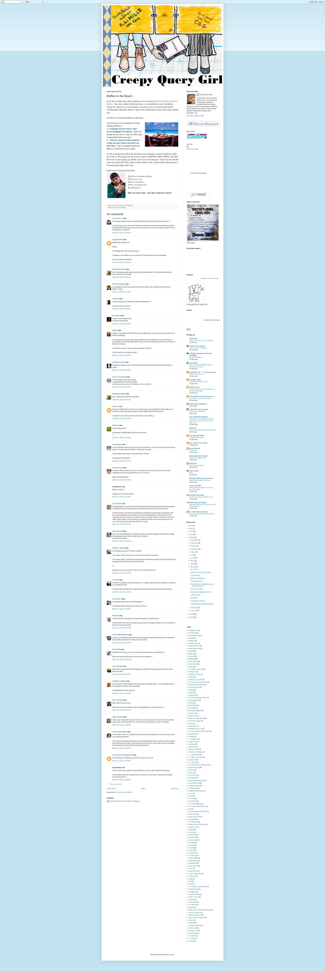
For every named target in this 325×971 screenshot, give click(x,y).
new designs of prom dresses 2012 (200, 398)
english (191, 692)
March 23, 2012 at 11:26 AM (122, 541)
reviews (191, 845)
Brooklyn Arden (195, 380)
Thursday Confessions (196, 437)
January (194, 610)
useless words (193, 897)
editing (191, 690)
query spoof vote (194, 817)
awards (191, 651)
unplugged (192, 892)
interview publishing (195, 752)
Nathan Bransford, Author (198, 456)
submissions (193, 871)
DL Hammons (117, 468)
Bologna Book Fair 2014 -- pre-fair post (201, 340)
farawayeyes (117, 444)
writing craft (192, 928)
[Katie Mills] (188, 147)
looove (191, 773)
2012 (191, 537)
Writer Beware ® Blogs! (197, 502)
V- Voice (191, 899)
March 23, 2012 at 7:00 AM (121, 418)
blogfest (191, 656)
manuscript (192, 778)
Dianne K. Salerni (118, 548)
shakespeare (193, 861)
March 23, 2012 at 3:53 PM (121, 609)
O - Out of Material (195, 804)
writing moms (193, 930)
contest (191, 677)
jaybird (114, 330)
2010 (191, 617)
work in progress (194, 912)
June (192, 558)
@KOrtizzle (193, 338)
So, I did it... (194, 569)
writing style (193, 933)
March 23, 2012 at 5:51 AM (121, 324)
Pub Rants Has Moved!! (196, 465)
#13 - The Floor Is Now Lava (198, 348)
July (192, 555)
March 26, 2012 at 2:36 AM (121, 780)
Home (143, 789)
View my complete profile (195, 116)
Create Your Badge (192, 149)
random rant (193, 827)
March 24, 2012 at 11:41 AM (122, 659)
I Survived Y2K (195, 595)
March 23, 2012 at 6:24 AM (121, 387)
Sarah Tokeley (117, 700)
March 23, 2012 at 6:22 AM (121, 355)
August (193, 552)
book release (193, 661)
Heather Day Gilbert (119, 732)
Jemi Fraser (116, 599)
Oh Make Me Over (196, 581)
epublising (192, 695)
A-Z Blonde (192, 633)
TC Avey (115, 580)
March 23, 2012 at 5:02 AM (121, 277)
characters (192, 672)
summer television (195, 874)
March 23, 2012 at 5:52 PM (121, 628)
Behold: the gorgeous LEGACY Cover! (201, 497)
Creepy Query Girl (205, 95)
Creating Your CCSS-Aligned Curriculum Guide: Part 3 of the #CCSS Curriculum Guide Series (201, 420)
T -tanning (192, 876)
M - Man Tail (193, 775)
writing (191, 923)
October (194, 546)
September (195, 549)
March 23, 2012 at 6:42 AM (121, 400)
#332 (190, 473)
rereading (192, 842)
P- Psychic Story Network (197, 806)
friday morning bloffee (119, 207)
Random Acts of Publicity (197, 824)
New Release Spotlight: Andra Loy (199, 480)
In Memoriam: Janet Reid (197, 411)
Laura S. (115, 406)
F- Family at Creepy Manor (198, 698)
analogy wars (193, 643)
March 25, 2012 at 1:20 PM (121, 725)
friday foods (193, 716)
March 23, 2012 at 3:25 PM (121, 592)
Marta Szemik (117, 531)
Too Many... (194, 598)
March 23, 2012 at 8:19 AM (121, 497)
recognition (192, 835)
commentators (210, 278)
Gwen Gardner (117, 717)
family (191, 703)
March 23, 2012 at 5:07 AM (121, 292)
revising (191, 848)
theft (190, 881)
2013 (191, 534)
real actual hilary (195, 486)
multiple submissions (196, 791)
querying (192, 819)
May (192, 561)
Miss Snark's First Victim (198, 443)
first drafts (192, 708)
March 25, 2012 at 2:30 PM (121, 748)
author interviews (194, 648)
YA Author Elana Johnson (198, 512)
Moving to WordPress (196, 357)
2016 (191, 528)
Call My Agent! (194, 387)
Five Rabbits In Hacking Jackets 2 (201, 396)
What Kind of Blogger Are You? (201, 592)
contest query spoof (195, 679)
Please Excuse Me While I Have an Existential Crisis (202, 585)
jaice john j (116, 316)
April (192, 564)
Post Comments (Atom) (124, 792)
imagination (193, 742)
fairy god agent (194, 700)
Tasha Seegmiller (118, 284)
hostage (191, 736)
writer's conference (195, 915)
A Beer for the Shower (197, 346)
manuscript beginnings (196, 780)
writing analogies (194, 925)
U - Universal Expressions (197, 886)
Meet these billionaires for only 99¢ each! (201, 513)
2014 (191, 531)
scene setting (193, 858)
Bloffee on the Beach (197, 578)
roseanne (192, 853)
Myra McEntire (194, 448)
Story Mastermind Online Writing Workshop (202, 430)
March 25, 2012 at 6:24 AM (121, 710)
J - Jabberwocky (194, 755)
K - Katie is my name (196, 757)
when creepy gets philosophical (199, 910)
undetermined (193, 889)
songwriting (193, 863)
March (193, 567)
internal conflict (194, 749)
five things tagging (195, 710)
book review (193, 664)
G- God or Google (195, 721)
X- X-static (192, 936)
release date (193, 840)
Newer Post (111, 789)
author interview (194, 646)
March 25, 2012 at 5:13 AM (121, 693)
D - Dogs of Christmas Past (198, 682)
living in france (194, 767)
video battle (193, 902)
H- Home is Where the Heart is (199, 731)
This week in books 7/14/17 (197, 458)
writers (191, 920)
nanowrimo (192, 801)
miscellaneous (194, 783)
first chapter (193, 705)
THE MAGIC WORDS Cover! (198, 381)
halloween (192, 734)
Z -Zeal (191, 941)
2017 (191, 526)
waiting (191, 907)
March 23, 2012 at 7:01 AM (121, 461)
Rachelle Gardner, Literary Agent (201, 478)
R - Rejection (193, 822)
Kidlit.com (193, 428)
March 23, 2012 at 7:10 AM (121, 480)
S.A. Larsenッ (117, 218)
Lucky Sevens (195, 575)
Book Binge (193, 363)
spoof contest (193, 866)
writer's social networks (196, 917)
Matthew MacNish (118, 269)
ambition (191, 641)
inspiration (192, 747)
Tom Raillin (116, 649)
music (191, 796)
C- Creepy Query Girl (196, 669)
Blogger (171, 955)
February (194, 608)
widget (216, 278)
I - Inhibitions (193, 739)
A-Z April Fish (193, 630)
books (191, 667)
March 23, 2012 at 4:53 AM (121, 262)
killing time (192, 760)
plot (190, 809)
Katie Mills (190, 144)
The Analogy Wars (196, 589)
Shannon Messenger (196, 495)
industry (191, 744)
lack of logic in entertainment (198, 765)
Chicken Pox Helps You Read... (201, 572)
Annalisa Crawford (119, 681)
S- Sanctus (192, 855)
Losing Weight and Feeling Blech (201, 604)
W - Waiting (192, 905)
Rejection (192, 837)
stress (191, 868)
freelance (192, 713)
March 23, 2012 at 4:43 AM (121, 233)
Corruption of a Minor (197, 601)
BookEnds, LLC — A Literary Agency (202, 372)
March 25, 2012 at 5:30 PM (121, 761)
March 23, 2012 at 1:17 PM (121, 573)
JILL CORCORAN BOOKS (198, 417)
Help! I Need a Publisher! (198, 404)
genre (191, 723)
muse (190, 793)
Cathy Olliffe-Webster (120, 635)
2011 (191, 614)
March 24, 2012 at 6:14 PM (121, 674)
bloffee (191, 654)
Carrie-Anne (116, 503)
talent (190, 879)
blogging (192, 659)
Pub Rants (193, 463)
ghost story (192, 726)
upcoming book (194, 894)
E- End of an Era (194, 687)
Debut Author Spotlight (196, 685)
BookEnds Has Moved (196, 374)
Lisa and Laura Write (196, 435)
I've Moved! (192, 450)
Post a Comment (115, 784)
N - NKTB (192, 798)
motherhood (193, 788)
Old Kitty (115, 425)
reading (191, 830)
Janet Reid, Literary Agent (198, 409)
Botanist (115, 616)
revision (191, 850)
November (194, 543)
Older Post (174, 789)
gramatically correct (195, 729)
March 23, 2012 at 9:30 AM (121, 524)
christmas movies (194, 674)
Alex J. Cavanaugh (119, 377)
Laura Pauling (117, 666)
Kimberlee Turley (118, 362)
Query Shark (193, 471)
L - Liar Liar (192, 762)
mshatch (115, 299)
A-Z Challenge (194, 635)
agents (191, 638)
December (194, 540)
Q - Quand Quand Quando (198, 811)
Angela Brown (117, 239)
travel (190, 884)
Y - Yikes (192, 938)
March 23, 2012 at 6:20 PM (121, 643)
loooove (191, 770)
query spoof (193, 814)
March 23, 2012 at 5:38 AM (121, 309)
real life (191, 832)
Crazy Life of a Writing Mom (122, 755)
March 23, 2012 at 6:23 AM (121, 370)
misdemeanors (194, 786)
